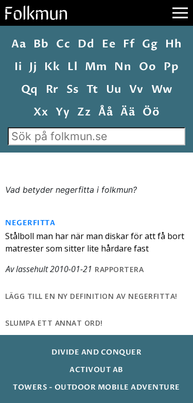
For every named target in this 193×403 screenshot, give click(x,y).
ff (128, 44)
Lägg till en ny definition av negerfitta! (91, 296)
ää (127, 112)
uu (113, 89)
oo (147, 66)
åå (105, 112)
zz (84, 112)
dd (86, 44)
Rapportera (119, 269)
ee (108, 44)
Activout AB (96, 370)
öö (151, 112)
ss (72, 89)
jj (33, 66)
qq (29, 89)
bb (40, 44)
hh (173, 44)
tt (92, 89)
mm (96, 66)
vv (136, 89)
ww (161, 89)
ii (18, 66)
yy (62, 112)
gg (149, 44)
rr (52, 89)
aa (18, 44)
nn (122, 66)
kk (52, 66)
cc (63, 44)
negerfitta (30, 223)
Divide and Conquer (96, 352)
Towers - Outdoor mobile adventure (96, 387)
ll (72, 66)
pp (171, 66)
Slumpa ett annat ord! (54, 323)
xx (40, 112)
